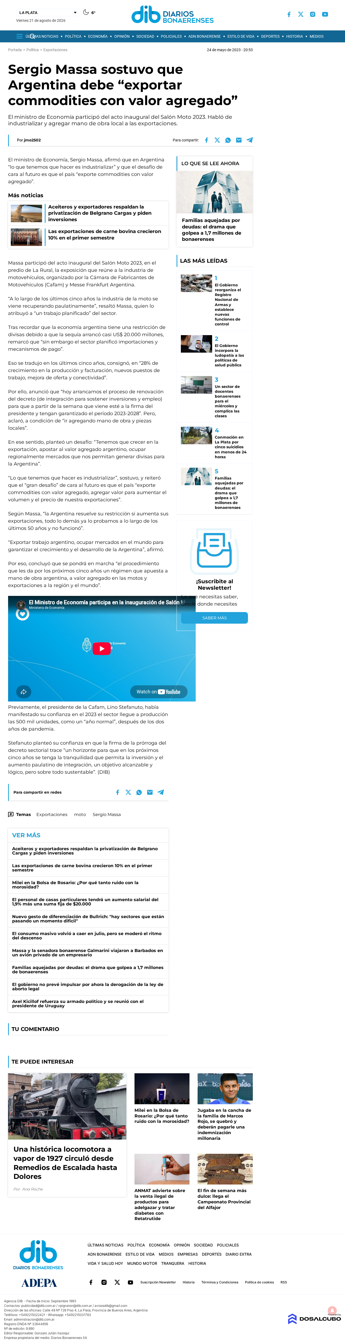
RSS (284, 1282)
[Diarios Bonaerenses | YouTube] (325, 14)
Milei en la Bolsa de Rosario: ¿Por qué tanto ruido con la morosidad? (75, 885)
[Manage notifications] (332, 1310)
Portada (15, 50)
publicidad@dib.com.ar (38, 1306)
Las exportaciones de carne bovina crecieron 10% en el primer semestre (82, 868)
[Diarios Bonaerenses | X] (301, 14)
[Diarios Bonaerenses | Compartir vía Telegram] (249, 140)
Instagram (104, 1282)
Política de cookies (259, 1282)
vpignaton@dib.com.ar (75, 1306)
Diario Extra (239, 1254)
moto (80, 814)
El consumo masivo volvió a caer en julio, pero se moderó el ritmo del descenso (86, 935)
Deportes (270, 36)
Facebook (91, 1282)
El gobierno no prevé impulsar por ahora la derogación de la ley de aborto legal (87, 986)
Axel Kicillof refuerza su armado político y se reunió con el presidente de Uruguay (78, 1003)
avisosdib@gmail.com (111, 1306)
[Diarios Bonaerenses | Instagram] (312, 14)
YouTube (130, 1282)
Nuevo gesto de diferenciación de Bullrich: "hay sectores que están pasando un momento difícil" (88, 918)
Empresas (188, 1254)
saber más (214, 617)
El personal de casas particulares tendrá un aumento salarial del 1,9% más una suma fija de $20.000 (85, 902)
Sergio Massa (107, 814)
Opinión (122, 36)
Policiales (171, 36)
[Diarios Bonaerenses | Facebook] (289, 14)
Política (73, 36)
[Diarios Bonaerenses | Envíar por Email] (239, 140)
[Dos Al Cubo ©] (314, 1322)
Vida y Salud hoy (105, 1263)
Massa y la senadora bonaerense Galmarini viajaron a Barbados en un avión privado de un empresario (87, 952)
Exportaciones (51, 814)
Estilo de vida (240, 36)
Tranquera (172, 1263)
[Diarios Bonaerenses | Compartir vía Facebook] (206, 140)
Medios (316, 36)
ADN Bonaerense (204, 36)
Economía (98, 36)
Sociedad (145, 36)
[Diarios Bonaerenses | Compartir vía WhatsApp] (228, 140)
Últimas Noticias (42, 36)
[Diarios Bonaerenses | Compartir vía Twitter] (217, 140)
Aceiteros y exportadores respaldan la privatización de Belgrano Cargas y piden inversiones (85, 851)
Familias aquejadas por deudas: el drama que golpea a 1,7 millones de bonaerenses (88, 969)
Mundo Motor (142, 1263)
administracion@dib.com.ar (34, 1319)
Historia (294, 36)
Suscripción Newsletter (158, 1282)
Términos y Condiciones (219, 1282)
